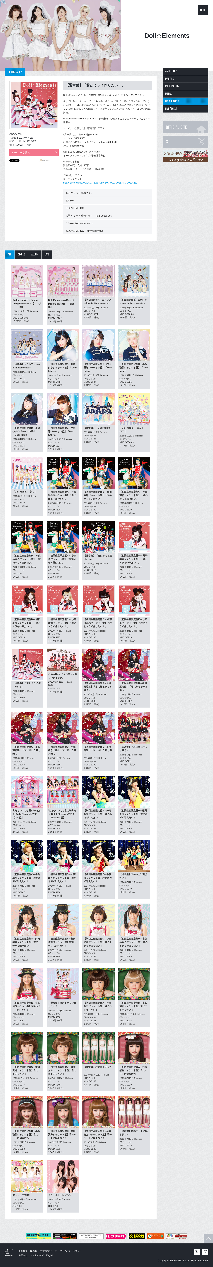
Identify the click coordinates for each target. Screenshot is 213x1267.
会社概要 (23, 1251)
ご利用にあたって (48, 1251)
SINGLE (21, 254)
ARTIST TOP (171, 71)
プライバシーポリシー (71, 1251)
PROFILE (169, 78)
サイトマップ (36, 1255)
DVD (47, 254)
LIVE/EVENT (171, 108)
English (49, 1255)
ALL (9, 254)
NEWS (33, 1251)
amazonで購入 (21, 152)
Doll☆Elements (167, 35)
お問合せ (23, 1255)
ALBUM (34, 254)
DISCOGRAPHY (172, 101)
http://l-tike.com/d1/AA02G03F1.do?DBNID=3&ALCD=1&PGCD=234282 (100, 182)
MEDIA (168, 93)
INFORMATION (172, 86)
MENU (202, 10)
